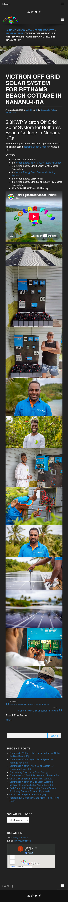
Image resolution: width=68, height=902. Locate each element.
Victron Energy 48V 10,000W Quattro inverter (38, 162)
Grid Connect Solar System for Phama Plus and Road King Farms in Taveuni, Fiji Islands (33, 789)
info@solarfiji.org (22, 840)
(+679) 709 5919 (19, 837)
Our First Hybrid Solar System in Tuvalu (38, 709)
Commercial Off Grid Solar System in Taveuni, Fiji (34, 775)
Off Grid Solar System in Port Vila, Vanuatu (30, 778)
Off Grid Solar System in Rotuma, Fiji (27, 794)
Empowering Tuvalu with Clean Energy (28, 772)
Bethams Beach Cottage (35, 146)
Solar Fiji (7, 886)
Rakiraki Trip (10, 112)
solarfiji (29, 110)
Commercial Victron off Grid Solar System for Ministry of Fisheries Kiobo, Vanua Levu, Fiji (31, 783)
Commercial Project (48, 110)
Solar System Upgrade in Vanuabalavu (29, 703)
